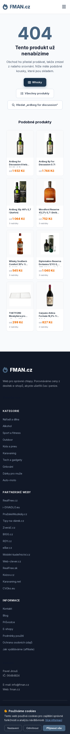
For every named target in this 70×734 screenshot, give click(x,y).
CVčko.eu (9, 588)
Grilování (8, 466)
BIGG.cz (8, 534)
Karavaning (9, 453)
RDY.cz (7, 541)
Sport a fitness (12, 433)
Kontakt (7, 608)
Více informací (53, 720)
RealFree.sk (10, 568)
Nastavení (13, 728)
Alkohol (7, 426)
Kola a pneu (10, 446)
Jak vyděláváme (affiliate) (18, 649)
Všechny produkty (37, 93)
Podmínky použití (13, 635)
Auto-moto (9, 480)
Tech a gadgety (12, 460)
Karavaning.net (12, 581)
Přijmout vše (54, 728)
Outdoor (8, 439)
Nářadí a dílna (11, 419)
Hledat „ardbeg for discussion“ (37, 105)
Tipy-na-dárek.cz (13, 520)
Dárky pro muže (12, 473)
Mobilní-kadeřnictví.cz (16, 554)
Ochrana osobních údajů (17, 642)
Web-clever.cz (12, 561)
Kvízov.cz (8, 575)
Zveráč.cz (9, 527)
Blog (5, 615)
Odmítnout (32, 728)
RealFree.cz (10, 500)
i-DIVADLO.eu (11, 507)
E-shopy (8, 629)
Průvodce (9, 622)
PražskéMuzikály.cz (15, 514)
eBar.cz (7, 547)
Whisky (37, 82)
